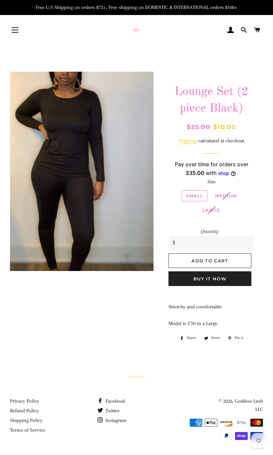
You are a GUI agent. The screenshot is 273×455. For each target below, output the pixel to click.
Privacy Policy (24, 401)
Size (211, 182)
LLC (259, 409)
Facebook (114, 401)
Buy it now (209, 278)
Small (194, 195)
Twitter (112, 411)
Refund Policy (24, 411)
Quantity (210, 231)
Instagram (115, 420)
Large (211, 210)
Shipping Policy (26, 420)
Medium (226, 195)
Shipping (187, 141)
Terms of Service (27, 430)
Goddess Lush (249, 401)
